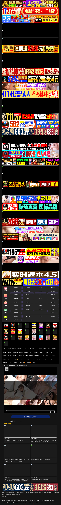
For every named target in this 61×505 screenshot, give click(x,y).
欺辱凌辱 (16, 298)
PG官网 (9, 348)
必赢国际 (4, 352)
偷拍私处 (4, 355)
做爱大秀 (50, 359)
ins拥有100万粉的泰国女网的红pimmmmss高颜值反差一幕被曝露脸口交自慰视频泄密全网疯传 (17, 480)
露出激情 (28, 309)
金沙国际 (32, 359)
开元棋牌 (14, 348)
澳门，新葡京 (38, 359)
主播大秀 (41, 352)
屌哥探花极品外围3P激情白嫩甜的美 (14, 440)
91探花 (28, 298)
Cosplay (40, 291)
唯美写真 (41, 309)
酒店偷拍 (36, 352)
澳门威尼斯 (5, 362)
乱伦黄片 (51, 352)
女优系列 (28, 302)
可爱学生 (41, 302)
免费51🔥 (10, 359)
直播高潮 (21, 352)
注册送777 (40, 348)
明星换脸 (28, 305)
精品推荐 (16, 287)
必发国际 (20, 355)
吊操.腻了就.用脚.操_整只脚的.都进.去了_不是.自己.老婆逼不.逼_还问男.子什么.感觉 (17, 460)
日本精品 (28, 291)
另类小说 (16, 320)
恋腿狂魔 (53, 302)
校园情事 (28, 316)
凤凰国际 (9, 352)
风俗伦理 (53, 316)
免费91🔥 (11, 362)
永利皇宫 (42, 355)
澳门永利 (24, 348)
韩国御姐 (28, 294)
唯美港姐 (41, 294)
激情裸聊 (4, 359)
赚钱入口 (34, 362)
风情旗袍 (16, 305)
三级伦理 (16, 291)
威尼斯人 (4, 348)
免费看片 (45, 359)
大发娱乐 (31, 355)
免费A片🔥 (16, 362)
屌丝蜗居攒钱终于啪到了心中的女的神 (40, 459)
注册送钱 (34, 348)
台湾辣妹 (16, 294)
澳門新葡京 (37, 355)
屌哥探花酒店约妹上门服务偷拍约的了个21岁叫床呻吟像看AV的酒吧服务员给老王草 (43, 440)
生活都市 (16, 316)
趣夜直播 (9, 355)
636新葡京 (54, 355)
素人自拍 (53, 291)
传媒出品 (16, 312)
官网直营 (19, 348)
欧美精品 (41, 287)
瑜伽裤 (40, 305)
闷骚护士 (53, 305)
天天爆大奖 (27, 359)
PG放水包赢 (15, 352)
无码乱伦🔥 (15, 359)
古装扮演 (16, 302)
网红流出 (41, 298)
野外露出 (53, 298)
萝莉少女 (53, 287)
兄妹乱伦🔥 (22, 362)
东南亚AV (53, 294)
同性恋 (52, 312)
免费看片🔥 (48, 355)
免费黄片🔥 (28, 362)
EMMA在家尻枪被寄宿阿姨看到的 (39, 479)
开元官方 (21, 359)
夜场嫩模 (15, 355)
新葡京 (49, 348)
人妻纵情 (41, 316)
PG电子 (29, 348)
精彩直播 (26, 352)
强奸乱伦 (28, 287)
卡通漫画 (16, 309)
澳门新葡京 (25, 355)
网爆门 (52, 309)
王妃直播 (46, 352)
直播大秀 (55, 359)
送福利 (44, 348)
